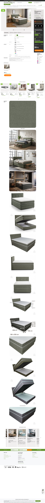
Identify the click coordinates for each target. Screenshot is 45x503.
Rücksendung (33, 456)
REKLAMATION (20, 5)
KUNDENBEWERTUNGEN (29, 5)
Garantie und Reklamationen (35, 457)
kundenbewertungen (6, 455)
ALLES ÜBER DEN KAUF (9, 5)
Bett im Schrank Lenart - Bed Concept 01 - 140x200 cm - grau (31, 92)
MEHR (14, 0)
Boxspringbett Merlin (6, 70)
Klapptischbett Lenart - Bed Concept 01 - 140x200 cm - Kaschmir (39, 93)
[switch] (42, 493)
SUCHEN (30, 2)
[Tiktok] (40, 450)
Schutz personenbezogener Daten (7, 456)
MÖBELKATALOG (6, 4)
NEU (32, 5)
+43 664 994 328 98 (38, 2)
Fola (35, 10)
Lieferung (33, 455)
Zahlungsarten (33, 454)
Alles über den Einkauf (34, 453)
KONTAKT (35, 5)
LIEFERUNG (17, 5)
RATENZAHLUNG (14, 5)
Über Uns (5, 454)
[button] (13, 29)
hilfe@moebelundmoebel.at (21, 463)
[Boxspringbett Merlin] (6, 66)
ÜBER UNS (5, 5)
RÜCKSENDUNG (24, 5)
